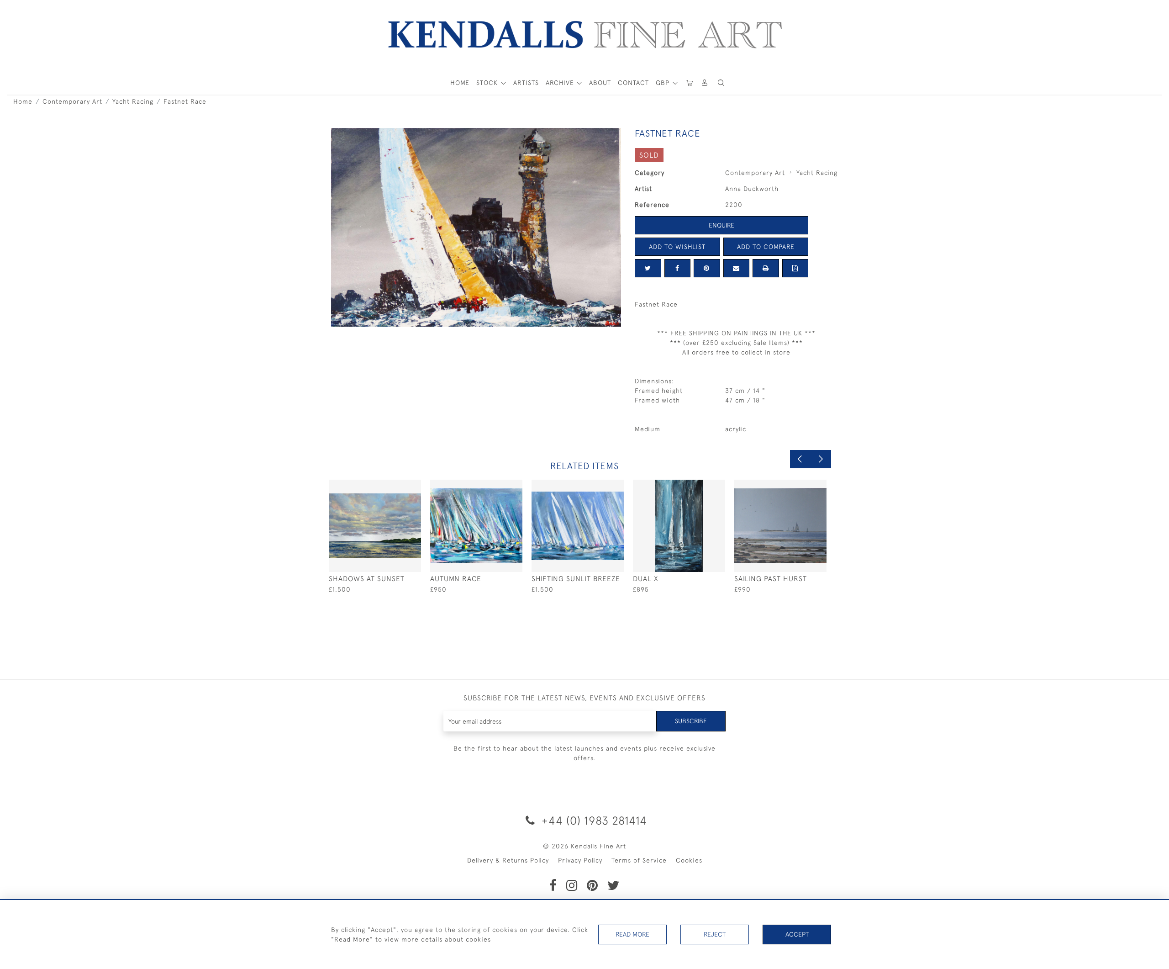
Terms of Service (639, 860)
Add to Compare (766, 246)
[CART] (689, 83)
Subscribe (691, 721)
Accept (797, 934)
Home (22, 101)
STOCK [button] (488, 82)
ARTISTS (526, 82)
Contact (633, 82)
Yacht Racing (132, 101)
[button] (721, 83)
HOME (459, 82)
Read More (632, 934)
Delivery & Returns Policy (508, 860)
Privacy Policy (580, 860)
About (600, 82)
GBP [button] (664, 82)
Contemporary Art (72, 101)
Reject (715, 934)
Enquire (721, 225)
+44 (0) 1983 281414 (592, 820)
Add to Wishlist (677, 246)
